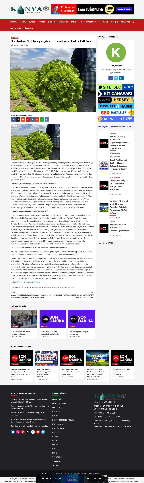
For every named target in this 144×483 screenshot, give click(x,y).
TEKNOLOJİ (57, 457)
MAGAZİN (56, 432)
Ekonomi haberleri (33, 287)
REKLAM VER (125, 22)
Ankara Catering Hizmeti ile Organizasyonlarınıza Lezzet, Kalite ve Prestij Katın (120, 142)
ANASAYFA (13, 22)
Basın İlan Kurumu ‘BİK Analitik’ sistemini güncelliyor (119, 227)
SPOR (111, 198)
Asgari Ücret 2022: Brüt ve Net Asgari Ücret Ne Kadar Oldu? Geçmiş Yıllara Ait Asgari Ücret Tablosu (31, 295)
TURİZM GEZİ (57, 461)
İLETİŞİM (114, 22)
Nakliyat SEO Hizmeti (18, 479)
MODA (55, 436)
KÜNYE (105, 22)
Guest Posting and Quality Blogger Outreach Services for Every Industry (30, 407)
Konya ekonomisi (59, 287)
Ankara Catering (35, 479)
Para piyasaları (69, 287)
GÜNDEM (32, 22)
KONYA (23, 22)
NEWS (54, 440)
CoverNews (85, 474)
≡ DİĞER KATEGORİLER (88, 22)
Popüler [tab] (114, 126)
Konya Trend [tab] (125, 126)
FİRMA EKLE (28, 28)
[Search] (133, 22)
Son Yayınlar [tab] (103, 126)
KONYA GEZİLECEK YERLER (63, 420)
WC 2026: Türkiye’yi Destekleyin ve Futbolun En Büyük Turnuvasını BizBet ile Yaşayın (119, 207)
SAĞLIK (73, 22)
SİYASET (42, 22)
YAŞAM (55, 465)
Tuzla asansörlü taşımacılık (123, 479)
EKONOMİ (51, 22)
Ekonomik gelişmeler (46, 287)
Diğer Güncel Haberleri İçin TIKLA (25, 282)
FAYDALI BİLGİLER (115, 156)
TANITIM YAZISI (15, 28)
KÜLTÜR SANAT (58, 428)
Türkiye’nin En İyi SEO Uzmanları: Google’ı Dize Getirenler (71, 371)
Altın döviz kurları (20, 287)
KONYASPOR (63, 22)
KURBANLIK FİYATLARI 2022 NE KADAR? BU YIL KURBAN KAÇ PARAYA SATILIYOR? (73, 295)
